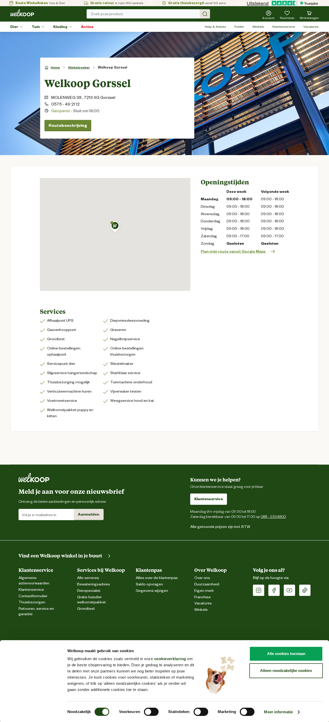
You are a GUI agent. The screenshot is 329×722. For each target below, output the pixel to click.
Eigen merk (204, 590)
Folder (239, 26)
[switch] (151, 712)
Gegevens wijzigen (152, 590)
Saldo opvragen (149, 584)
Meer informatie (278, 712)
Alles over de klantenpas (157, 578)
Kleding (60, 27)
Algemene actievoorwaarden (34, 580)
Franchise (202, 597)
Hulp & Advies (215, 26)
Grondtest (86, 608)
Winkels (258, 26)
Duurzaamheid (206, 584)
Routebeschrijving (68, 125)
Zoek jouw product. (107, 14)
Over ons (202, 578)
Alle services (88, 578)
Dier (14, 27)
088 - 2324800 (273, 516)
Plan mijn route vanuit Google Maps (233, 251)
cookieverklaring (170, 659)
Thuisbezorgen (32, 602)
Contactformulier (33, 596)
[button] (115, 226)
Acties (87, 27)
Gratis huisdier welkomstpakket (91, 599)
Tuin (36, 27)
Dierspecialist (88, 590)
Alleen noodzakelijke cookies (286, 670)
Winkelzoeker (79, 67)
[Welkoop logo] (22, 12)
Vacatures (311, 26)
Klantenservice (283, 26)
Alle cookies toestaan (286, 653)
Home (55, 67)
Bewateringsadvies (93, 584)
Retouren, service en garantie (36, 611)
